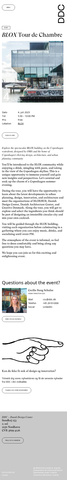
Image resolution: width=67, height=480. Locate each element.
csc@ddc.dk (49, 299)
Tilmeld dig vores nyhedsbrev (16, 390)
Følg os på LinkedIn (12, 440)
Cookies (5, 475)
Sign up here (10, 135)
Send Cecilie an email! (13, 319)
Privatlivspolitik (8, 472)
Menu (9, 7)
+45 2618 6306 (51, 303)
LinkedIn (47, 306)
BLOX (21, 123)
